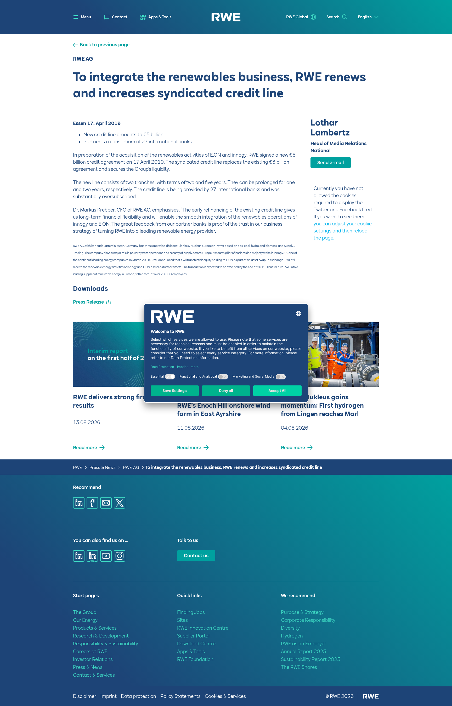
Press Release (88, 302)
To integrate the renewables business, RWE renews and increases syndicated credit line (233, 467)
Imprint (108, 696)
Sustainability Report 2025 (310, 659)
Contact (119, 17)
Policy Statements (180, 696)
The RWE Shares (299, 667)
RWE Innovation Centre (202, 628)
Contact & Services (94, 675)
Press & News (102, 467)
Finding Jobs (191, 612)
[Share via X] (119, 503)
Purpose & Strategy (302, 612)
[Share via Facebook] (92, 503)
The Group (84, 612)
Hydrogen (292, 636)
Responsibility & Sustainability (105, 643)
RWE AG (131, 467)
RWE (77, 467)
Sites (182, 620)
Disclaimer (84, 696)
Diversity (290, 628)
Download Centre (196, 643)
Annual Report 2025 (303, 651)
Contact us (196, 555)
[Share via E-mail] (106, 503)
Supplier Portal (193, 636)
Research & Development (101, 636)
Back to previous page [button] (104, 44)
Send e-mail (330, 162)
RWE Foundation (195, 659)
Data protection (138, 696)
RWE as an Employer (303, 643)
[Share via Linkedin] (78, 503)
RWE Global (297, 17)
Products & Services (95, 628)
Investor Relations (93, 659)
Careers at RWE (90, 651)
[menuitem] (115, 17)
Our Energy (85, 620)
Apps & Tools (160, 17)
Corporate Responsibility (308, 620)
